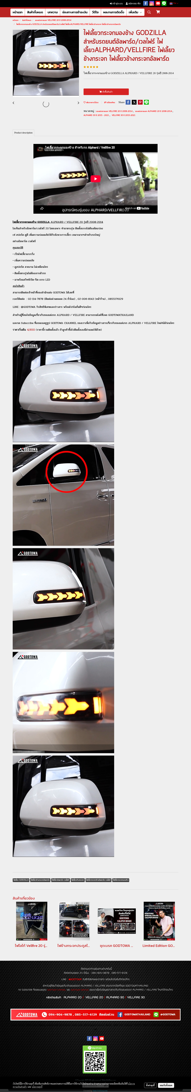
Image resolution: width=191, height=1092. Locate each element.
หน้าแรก (18, 12)
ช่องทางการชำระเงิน (74, 12)
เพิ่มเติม (134, 12)
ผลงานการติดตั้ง (113, 12)
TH (174, 3)
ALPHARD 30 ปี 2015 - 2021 (97, 115)
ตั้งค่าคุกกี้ (150, 1085)
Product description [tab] (23, 132)
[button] (149, 12)
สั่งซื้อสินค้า (107, 92)
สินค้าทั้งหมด (35, 12)
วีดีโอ (95, 12)
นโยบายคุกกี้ (37, 1086)
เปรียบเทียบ (110, 102)
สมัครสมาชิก (134, 3)
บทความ (53, 12)
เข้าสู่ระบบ (117, 3)
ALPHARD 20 (72, 997)
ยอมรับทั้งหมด (166, 1085)
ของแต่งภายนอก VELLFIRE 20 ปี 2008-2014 (114, 111)
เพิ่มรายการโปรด (92, 102)
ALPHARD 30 (115, 997)
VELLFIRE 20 (94, 997)
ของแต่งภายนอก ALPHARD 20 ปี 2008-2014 (153, 111)
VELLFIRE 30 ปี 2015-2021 (123, 115)
